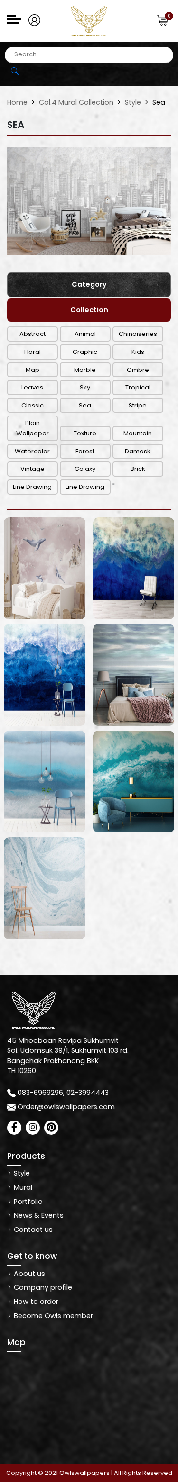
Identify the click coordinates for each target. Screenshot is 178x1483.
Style (133, 102)
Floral (32, 351)
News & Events (38, 1215)
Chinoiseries (138, 333)
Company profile (42, 1287)
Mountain (137, 433)
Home (17, 102)
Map (32, 369)
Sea (85, 405)
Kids (137, 351)
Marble (85, 369)
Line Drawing (32, 486)
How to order (35, 1301)
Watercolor (32, 451)
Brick (138, 468)
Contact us (32, 1229)
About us (28, 1273)
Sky (85, 387)
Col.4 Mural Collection (76, 102)
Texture (85, 433)
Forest (84, 451)
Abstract (32, 333)
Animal (85, 333)
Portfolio (27, 1201)
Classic (32, 405)
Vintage (32, 468)
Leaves (32, 387)
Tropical (137, 387)
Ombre (138, 369)
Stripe (138, 405)
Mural (22, 1187)
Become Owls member (52, 1315)
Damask (137, 451)
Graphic (85, 351)
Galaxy (85, 468)
